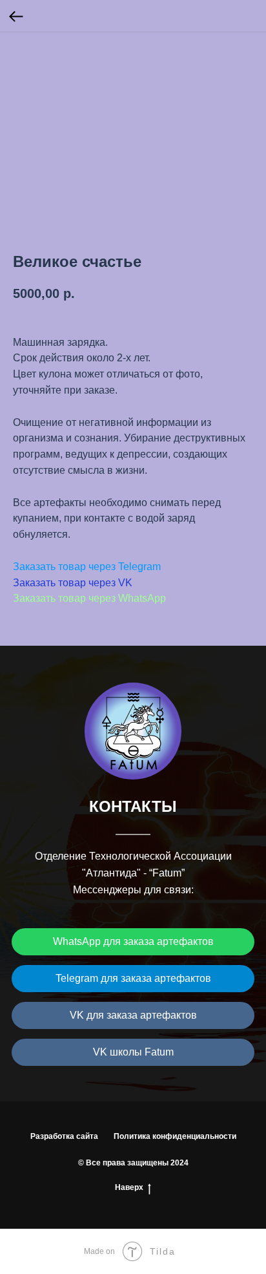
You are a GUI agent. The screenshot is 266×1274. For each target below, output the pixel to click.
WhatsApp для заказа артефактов (133, 941)
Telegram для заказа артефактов (133, 978)
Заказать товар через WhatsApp (89, 598)
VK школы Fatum (133, 1051)
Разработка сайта (64, 1136)
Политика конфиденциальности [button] (175, 1136)
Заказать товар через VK (72, 582)
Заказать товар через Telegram (87, 566)
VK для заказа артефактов (133, 1015)
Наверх (129, 1187)
